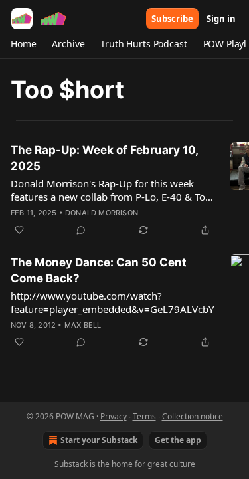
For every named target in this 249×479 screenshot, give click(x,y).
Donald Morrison (101, 212)
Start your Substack (98, 440)
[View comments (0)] (81, 230)
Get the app (178, 440)
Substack (71, 464)
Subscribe (172, 19)
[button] (23, 43)
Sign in (221, 19)
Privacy (113, 416)
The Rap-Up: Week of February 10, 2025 (104, 158)
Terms (144, 416)
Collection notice (192, 416)
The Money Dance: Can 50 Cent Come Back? (99, 270)
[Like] (19, 230)
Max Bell (83, 325)
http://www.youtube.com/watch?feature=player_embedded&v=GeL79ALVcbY (112, 302)
